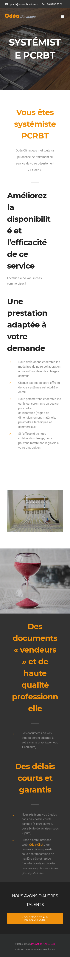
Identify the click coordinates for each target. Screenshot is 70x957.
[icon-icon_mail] (7, 4)
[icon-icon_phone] (44, 4)
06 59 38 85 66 (54, 4)
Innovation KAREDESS (43, 944)
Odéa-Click (36, 844)
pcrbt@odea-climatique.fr (24, 4)
